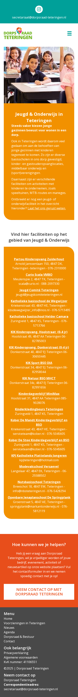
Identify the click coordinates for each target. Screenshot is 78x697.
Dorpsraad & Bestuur (19, 637)
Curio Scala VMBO (39, 275)
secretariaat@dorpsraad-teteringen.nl (39, 17)
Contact (9, 641)
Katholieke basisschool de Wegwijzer (39, 301)
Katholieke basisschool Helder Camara (39, 316)
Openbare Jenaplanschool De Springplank (39, 497)
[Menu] (69, 33)
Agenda (9, 632)
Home (8, 619)
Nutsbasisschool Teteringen (39, 482)
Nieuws (9, 628)
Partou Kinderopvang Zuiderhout (39, 259)
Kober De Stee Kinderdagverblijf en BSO (39, 440)
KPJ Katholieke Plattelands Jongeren (39, 455)
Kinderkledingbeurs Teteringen (39, 409)
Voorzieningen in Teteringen (24, 623)
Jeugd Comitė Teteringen (39, 290)
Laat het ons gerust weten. (47, 208)
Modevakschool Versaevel (39, 466)
